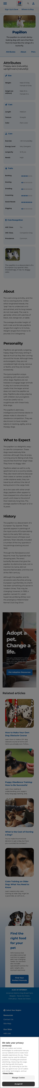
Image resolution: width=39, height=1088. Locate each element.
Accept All (18, 1084)
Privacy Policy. (8, 1073)
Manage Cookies (18, 1078)
